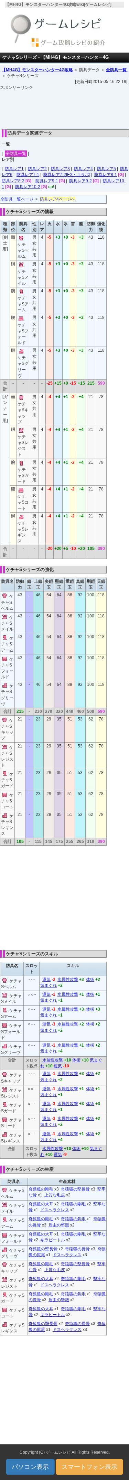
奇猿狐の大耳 (41, 1204)
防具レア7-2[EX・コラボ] (66, 174)
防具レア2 (37, 168)
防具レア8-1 (105, 174)
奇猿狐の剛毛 (41, 1189)
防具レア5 (106, 168)
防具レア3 (60, 168)
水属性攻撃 (67, 979)
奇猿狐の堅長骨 (75, 1189)
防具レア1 (14, 168)
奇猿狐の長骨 (77, 1249)
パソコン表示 (30, 1466)
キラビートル (52, 1240)
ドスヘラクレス (54, 1209)
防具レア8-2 (13, 180)
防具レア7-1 (28, 174)
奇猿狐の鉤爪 (73, 1218)
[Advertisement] (65, 108)
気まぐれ (48, 985)
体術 (90, 979)
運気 (46, 979)
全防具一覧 (117, 69)
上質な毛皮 (54, 1195)
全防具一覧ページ (16, 199)
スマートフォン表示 (89, 1466)
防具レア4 (83, 168)
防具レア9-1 (46, 180)
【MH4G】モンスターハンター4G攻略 (37, 69)
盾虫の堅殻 (59, 1225)
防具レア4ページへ (57, 199)
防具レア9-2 (80, 180)
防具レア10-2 (27, 186)
